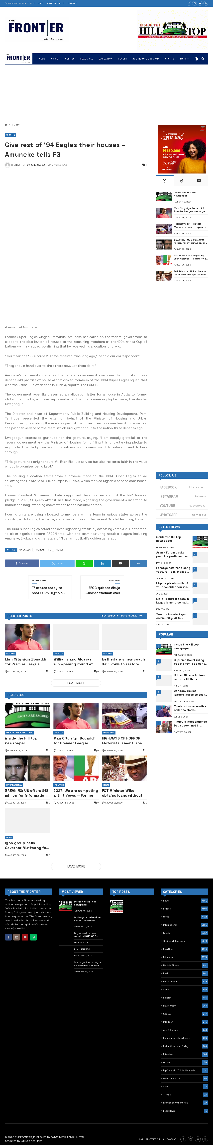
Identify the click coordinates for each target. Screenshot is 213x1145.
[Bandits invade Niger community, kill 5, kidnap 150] (200, 619)
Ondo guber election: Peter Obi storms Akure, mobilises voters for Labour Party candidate (88, 919)
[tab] (110, 616)
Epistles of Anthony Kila (175, 1102)
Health (166, 973)
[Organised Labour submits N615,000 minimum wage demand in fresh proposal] (65, 938)
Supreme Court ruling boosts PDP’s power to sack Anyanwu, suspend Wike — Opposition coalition (190, 662)
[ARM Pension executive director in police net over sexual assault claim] (116, 922)
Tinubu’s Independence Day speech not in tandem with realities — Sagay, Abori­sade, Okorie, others (191, 723)
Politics (59, 785)
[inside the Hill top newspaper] (27, 716)
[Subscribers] (200, 3)
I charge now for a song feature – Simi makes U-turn (173, 570)
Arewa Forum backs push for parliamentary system (173, 554)
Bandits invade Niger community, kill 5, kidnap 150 (171, 616)
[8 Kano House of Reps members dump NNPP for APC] (116, 937)
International (14, 785)
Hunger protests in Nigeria (176, 1038)
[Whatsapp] (205, 3)
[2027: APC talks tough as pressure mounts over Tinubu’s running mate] (116, 953)
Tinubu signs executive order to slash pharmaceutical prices (190, 708)
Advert (166, 1086)
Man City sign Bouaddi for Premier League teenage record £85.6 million (25, 661)
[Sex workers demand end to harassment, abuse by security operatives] (147, 937)
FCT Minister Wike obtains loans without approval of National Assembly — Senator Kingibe (122, 793)
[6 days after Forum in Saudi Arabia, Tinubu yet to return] (147, 906)
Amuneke (39, 549)
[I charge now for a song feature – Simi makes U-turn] (200, 573)
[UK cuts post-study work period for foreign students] (131, 937)
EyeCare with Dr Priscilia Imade (179, 1070)
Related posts (109, 616)
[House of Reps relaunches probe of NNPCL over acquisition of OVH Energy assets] (147, 922)
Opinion (167, 1062)
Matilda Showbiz (172, 965)
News (106, 785)
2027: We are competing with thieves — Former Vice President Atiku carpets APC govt (75, 793)
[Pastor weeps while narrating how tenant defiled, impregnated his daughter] (131, 922)
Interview (168, 1054)
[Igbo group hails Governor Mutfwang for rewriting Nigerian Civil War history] (27, 820)
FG (49, 549)
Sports (15, 125)
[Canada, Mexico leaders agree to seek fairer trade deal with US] (164, 696)
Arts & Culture (170, 1030)
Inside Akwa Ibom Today (19, 732)
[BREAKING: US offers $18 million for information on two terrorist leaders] (27, 768)
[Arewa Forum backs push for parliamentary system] (200, 557)
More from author (132, 616)
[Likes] (189, 3)
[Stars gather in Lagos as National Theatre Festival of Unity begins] (65, 967)
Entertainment (171, 981)
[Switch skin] (196, 59)
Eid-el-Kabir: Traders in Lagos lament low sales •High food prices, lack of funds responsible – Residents (173, 600)
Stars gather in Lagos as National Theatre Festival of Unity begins (87, 964)
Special (167, 1013)
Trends (167, 1094)
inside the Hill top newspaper (21, 740)
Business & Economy (174, 941)
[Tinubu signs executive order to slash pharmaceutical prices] (164, 711)
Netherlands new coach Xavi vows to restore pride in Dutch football (123, 661)
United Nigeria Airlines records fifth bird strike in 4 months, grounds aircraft (189, 677)
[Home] (6, 124)
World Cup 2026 (171, 1078)
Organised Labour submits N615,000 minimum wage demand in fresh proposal (88, 935)
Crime (166, 917)
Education (168, 957)
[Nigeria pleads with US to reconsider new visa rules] (200, 588)
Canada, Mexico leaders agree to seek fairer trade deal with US (189, 692)
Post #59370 (82, 949)
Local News (169, 1111)
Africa (166, 989)
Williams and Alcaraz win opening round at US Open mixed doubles (76, 661)
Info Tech (168, 1021)
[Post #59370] (65, 952)
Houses (59, 549)
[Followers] (194, 3)
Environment (169, 1005)
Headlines (108, 732)
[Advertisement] (106, 90)
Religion (167, 997)
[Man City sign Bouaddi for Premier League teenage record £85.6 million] (27, 637)
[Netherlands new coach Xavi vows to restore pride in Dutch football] (124, 637)
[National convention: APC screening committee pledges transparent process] (131, 906)
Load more (76, 683)
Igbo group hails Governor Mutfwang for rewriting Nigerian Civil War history (26, 845)
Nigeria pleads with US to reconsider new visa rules (172, 585)
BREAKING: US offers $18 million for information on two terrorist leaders (26, 793)
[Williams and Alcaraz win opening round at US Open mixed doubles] (76, 637)
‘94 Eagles (25, 549)
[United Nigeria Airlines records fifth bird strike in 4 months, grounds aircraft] (164, 680)
